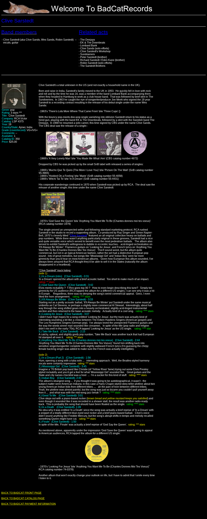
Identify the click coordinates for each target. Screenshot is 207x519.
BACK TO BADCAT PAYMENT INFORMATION (28, 504)
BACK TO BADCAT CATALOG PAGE (23, 498)
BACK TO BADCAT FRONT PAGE (21, 493)
